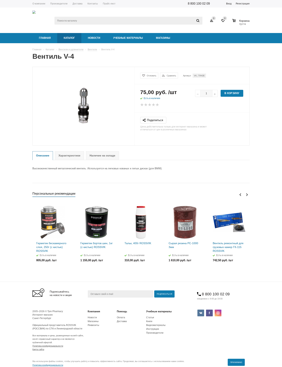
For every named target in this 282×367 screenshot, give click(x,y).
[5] (157, 105)
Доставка (122, 321)
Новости (94, 37)
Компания (94, 311)
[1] (142, 105)
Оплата (121, 317)
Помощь (122, 311)
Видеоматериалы (156, 325)
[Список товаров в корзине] (241, 23)
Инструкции (152, 329)
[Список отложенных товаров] (223, 22)
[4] (154, 105)
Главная (45, 37)
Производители (154, 332)
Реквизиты (93, 325)
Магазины (163, 37)
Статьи (150, 317)
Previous (240, 195)
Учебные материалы (128, 37)
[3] (150, 105)
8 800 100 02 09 (199, 3)
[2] (146, 105)
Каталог (69, 37)
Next (247, 195)
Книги (149, 321)
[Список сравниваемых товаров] (212, 22)
